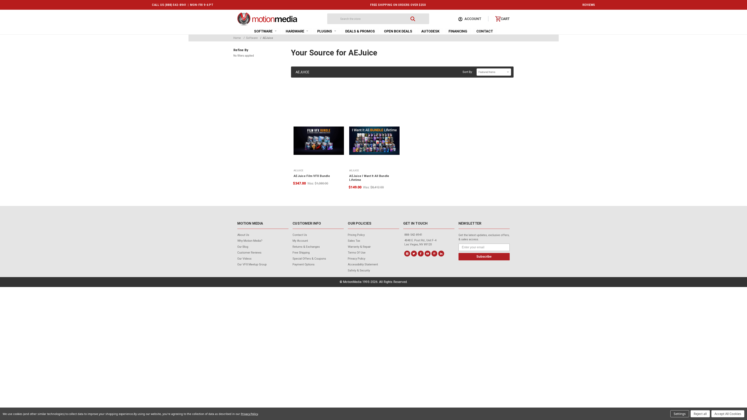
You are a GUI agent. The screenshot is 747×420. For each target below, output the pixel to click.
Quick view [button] (319, 143)
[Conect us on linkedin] (441, 253)
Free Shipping (301, 252)
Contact (484, 31)
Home (237, 37)
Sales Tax (354, 240)
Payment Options (304, 264)
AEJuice (266, 37)
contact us (300, 235)
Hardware (295, 31)
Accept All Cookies (728, 414)
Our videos (244, 258)
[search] (412, 18)
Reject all (700, 414)
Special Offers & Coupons (309, 258)
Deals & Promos (360, 31)
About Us (243, 235)
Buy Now (319, 151)
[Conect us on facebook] (421, 253)
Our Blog (242, 246)
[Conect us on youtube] (427, 253)
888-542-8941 (413, 234)
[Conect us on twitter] (414, 253)
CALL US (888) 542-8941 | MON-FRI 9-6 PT (182, 5)
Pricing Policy (356, 235)
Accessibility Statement (363, 264)
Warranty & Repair (359, 246)
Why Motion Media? (249, 240)
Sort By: (468, 72)
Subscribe (484, 256)
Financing (458, 31)
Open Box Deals (398, 31)
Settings (680, 414)
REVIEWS (588, 5)
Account (472, 19)
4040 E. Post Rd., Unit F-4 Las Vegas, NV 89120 (420, 242)
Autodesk (430, 31)
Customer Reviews (249, 252)
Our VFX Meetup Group (252, 264)
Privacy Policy (356, 258)
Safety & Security (359, 270)
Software (263, 31)
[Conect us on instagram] (407, 253)
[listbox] (494, 72)
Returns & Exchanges (306, 246)
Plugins (324, 31)
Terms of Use (357, 252)
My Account (300, 240)
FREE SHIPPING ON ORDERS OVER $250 (398, 5)
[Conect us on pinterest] (434, 253)
